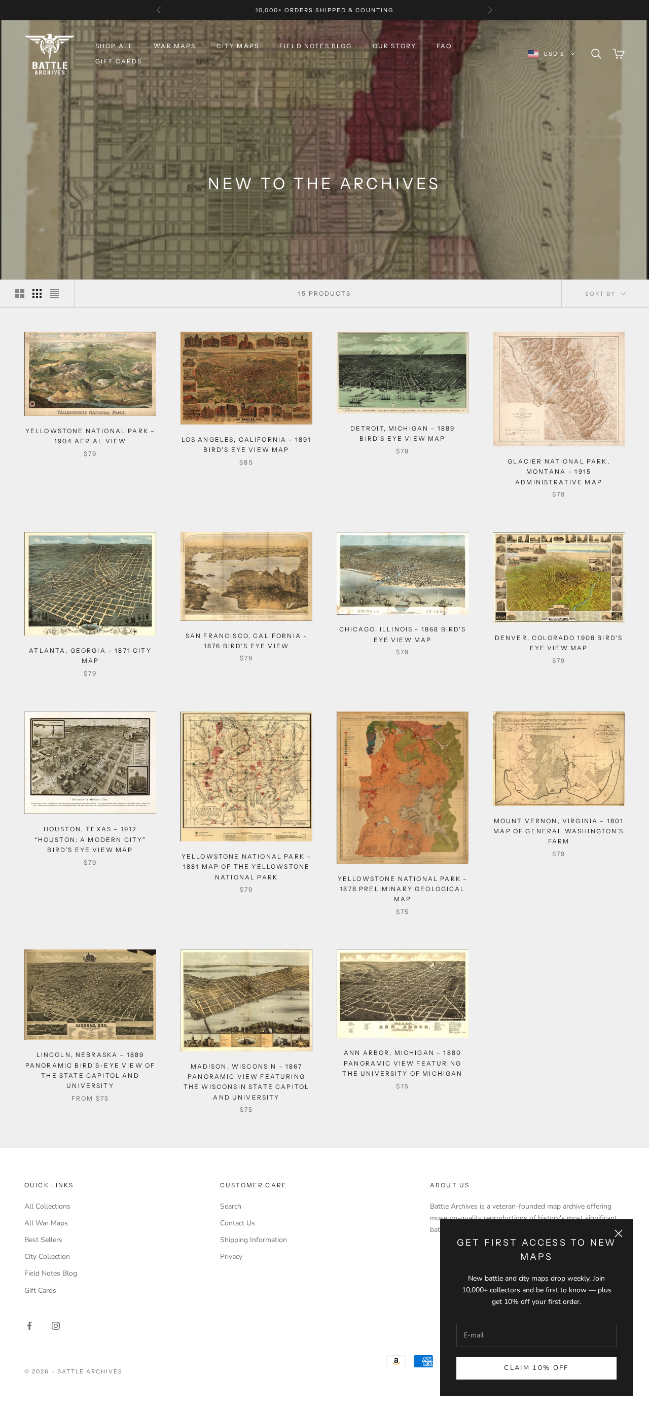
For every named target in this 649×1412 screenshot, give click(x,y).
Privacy (231, 1256)
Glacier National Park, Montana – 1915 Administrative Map (559, 471)
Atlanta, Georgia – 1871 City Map (90, 655)
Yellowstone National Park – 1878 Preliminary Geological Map (402, 888)
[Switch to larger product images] (19, 293)
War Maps (175, 46)
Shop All (114, 46)
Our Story (394, 46)
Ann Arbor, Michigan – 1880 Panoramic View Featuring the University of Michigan (402, 1063)
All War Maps (46, 1223)
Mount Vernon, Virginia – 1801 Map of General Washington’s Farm (558, 831)
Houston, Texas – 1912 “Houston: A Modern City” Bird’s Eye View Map (90, 839)
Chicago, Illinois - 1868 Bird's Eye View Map (402, 635)
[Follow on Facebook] (29, 1326)
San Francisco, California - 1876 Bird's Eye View (246, 641)
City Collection (47, 1256)
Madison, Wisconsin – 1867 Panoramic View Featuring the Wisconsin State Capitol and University (246, 1082)
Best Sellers (43, 1240)
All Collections (47, 1206)
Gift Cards (118, 61)
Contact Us (237, 1223)
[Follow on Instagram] (56, 1326)
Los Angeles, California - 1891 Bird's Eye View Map (247, 444)
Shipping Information (253, 1240)
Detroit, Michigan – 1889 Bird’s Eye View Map (402, 433)
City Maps (238, 46)
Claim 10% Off (536, 1367)
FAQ (444, 46)
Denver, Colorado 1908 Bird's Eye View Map (559, 643)
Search (230, 1206)
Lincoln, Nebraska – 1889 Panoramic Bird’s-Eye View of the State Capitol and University (90, 1070)
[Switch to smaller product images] (37, 293)
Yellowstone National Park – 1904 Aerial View (90, 436)
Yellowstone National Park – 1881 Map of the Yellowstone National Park (246, 867)
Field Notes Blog (315, 46)
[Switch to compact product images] (54, 293)
